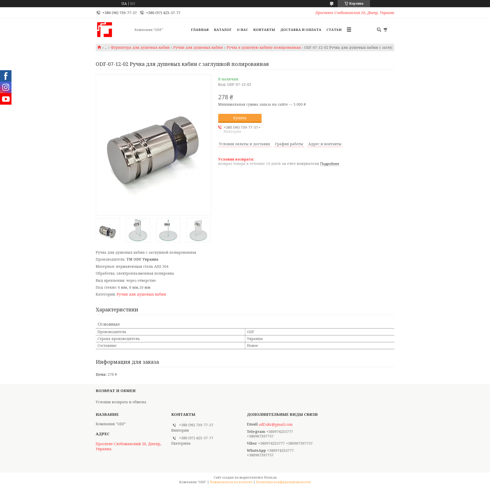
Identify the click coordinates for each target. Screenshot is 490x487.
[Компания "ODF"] (113, 30)
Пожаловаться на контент (231, 482)
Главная (200, 29)
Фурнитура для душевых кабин (140, 47)
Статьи (334, 29)
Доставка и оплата (300, 29)
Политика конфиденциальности (283, 482)
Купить (240, 117)
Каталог (223, 29)
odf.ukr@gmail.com (276, 424)
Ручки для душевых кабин (198, 47)
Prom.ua (270, 477)
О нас (242, 29)
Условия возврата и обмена (121, 401)
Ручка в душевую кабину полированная (264, 47)
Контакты (264, 29)
